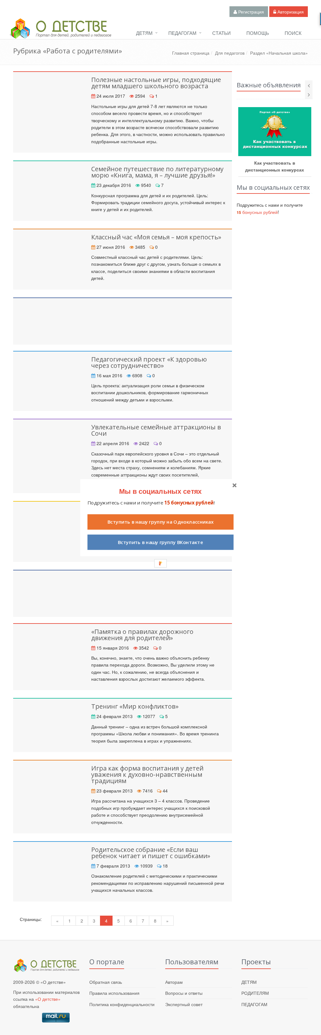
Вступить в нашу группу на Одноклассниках (160, 522)
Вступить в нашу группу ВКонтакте (160, 542)
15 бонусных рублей (188, 502)
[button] (160, 491)
